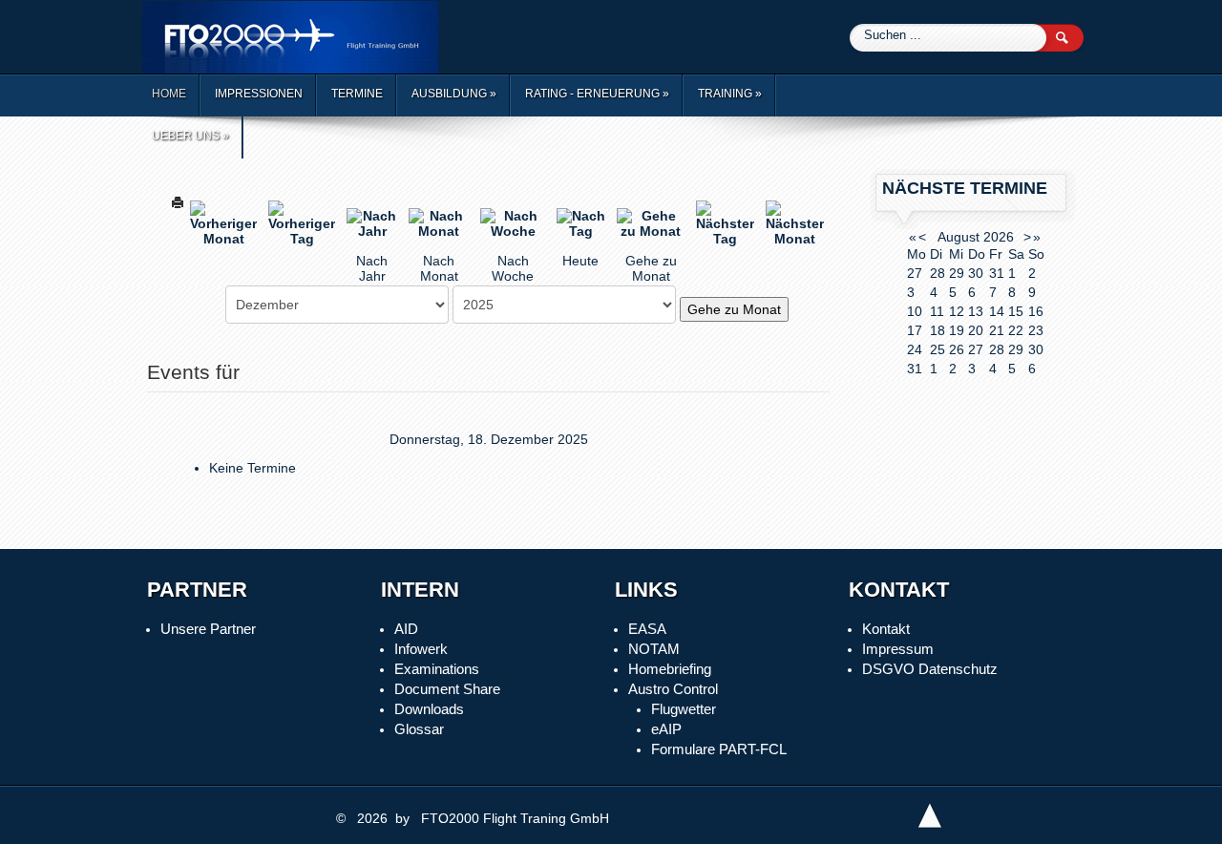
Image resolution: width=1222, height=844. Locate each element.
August (959, 236)
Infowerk (421, 649)
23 (1035, 330)
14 (996, 311)
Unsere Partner (208, 629)
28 (996, 349)
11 (937, 311)
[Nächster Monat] (795, 222)
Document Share (447, 689)
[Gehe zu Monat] (650, 222)
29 (1015, 349)
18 (937, 330)
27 (975, 349)
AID (406, 629)
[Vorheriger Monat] (223, 222)
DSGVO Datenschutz (930, 669)
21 (996, 330)
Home (169, 93)
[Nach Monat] (439, 222)
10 (914, 311)
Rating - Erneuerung (597, 93)
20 (975, 330)
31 (914, 368)
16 (1035, 311)
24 (914, 349)
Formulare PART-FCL (719, 749)
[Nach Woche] (512, 222)
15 (1015, 311)
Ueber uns (190, 135)
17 (914, 330)
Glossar (419, 729)
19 (956, 330)
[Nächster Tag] (725, 222)
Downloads (429, 709)
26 (956, 349)
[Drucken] (177, 200)
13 (975, 311)
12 (956, 311)
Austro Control (673, 689)
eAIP (666, 729)
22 (1015, 330)
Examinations (436, 669)
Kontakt (886, 629)
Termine (357, 93)
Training (730, 93)
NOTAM (654, 649)
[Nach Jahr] (372, 222)
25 (937, 349)
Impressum (898, 649)
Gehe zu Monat (734, 309)
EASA (647, 629)
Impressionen (259, 93)
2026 (998, 236)
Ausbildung (453, 93)
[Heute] (581, 222)
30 (1035, 349)
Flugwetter (683, 709)
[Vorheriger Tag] (301, 222)
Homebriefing (669, 669)
